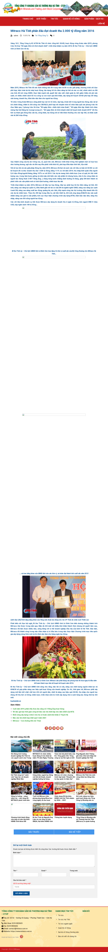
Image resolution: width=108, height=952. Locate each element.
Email (44, 871)
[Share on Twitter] (50, 728)
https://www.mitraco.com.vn (21, 931)
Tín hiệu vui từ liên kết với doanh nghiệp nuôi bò (74, 831)
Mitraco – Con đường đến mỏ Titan (27, 721)
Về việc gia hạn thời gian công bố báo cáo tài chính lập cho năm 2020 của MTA (43, 712)
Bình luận (17, 853)
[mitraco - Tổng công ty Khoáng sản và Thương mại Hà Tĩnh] (34, 8)
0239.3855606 (12, 926)
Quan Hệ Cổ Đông (71, 19)
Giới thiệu (41, 19)
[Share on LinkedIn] (61, 728)
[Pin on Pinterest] (58, 728)
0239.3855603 (17, 923)
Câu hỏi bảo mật (19, 880)
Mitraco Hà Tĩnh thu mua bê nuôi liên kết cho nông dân (34, 831)
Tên (15, 871)
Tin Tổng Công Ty (41, 36)
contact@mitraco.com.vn (18, 929)
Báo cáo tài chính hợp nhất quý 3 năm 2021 (29, 718)
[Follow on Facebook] (21, 936)
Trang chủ (27, 19)
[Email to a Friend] (54, 728)
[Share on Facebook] (46, 728)
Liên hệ (101, 23)
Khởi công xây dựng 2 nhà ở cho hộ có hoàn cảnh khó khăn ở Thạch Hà (40, 715)
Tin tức (54, 19)
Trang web (74, 871)
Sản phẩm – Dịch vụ (93, 19)
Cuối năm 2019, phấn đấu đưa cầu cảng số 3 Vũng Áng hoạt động (38, 709)
